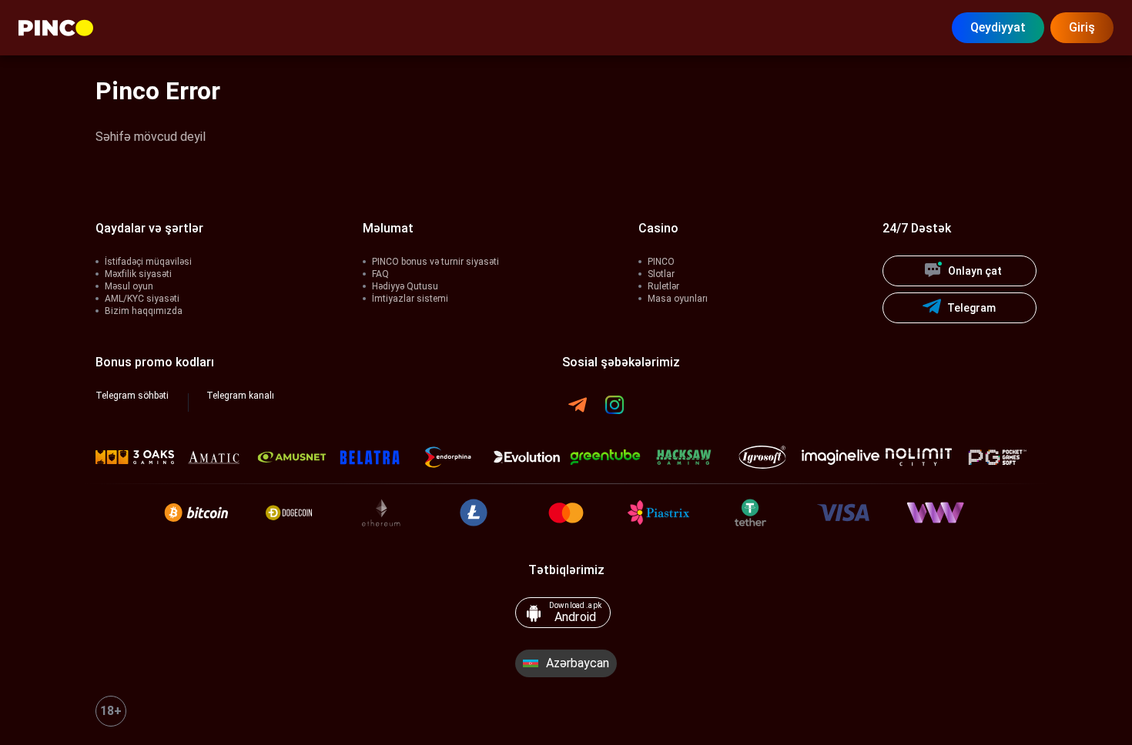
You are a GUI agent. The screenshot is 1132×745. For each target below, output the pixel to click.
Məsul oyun (129, 286)
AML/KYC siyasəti (142, 298)
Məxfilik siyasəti (138, 274)
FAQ (380, 274)
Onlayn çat (975, 271)
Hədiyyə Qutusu (405, 286)
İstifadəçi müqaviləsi (148, 261)
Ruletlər (663, 286)
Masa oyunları (678, 298)
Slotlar (661, 274)
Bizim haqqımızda (144, 311)
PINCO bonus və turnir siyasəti (435, 261)
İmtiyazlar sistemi (410, 298)
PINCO (661, 261)
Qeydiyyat (998, 27)
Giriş (1082, 27)
